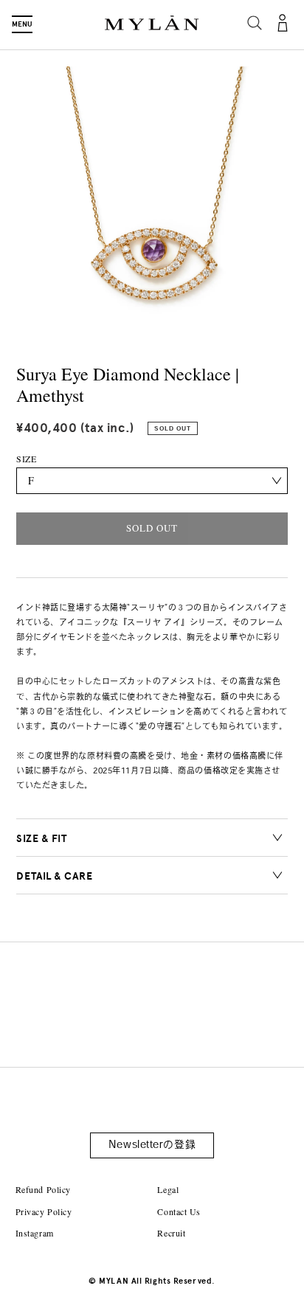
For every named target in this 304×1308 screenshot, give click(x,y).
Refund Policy (43, 1189)
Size (26, 459)
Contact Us (179, 1211)
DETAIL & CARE (54, 876)
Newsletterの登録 (152, 1145)
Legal (168, 1189)
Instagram (34, 1233)
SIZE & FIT (41, 838)
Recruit (171, 1233)
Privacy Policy (43, 1211)
